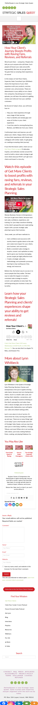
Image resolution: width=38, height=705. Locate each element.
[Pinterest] (19, 498)
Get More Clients (10, 601)
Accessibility (11, 673)
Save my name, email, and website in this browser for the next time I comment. (17, 568)
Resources (8, 629)
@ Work (7, 642)
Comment (5, 525)
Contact (8, 671)
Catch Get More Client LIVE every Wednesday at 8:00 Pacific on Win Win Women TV (17, 346)
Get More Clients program (13, 149)
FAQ (15, 671)
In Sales (7, 646)
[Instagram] (12, 7)
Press (21, 671)
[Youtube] (21, 498)
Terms (8, 675)
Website (5, 559)
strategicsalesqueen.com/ (13, 493)
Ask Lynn (8, 613)
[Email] (17, 504)
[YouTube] (9, 7)
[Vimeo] (24, 498)
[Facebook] (3, 7)
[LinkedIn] (6, 7)
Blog (6, 617)
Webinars (8, 634)
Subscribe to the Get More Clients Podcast (19, 589)
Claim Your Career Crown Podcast (16, 605)
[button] (19, 18)
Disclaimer (18, 675)
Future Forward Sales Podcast (14, 609)
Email (4, 552)
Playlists (7, 625)
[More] (20, 504)
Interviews (8, 621)
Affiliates (29, 671)
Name (4, 545)
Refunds (19, 677)
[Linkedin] (14, 498)
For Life (7, 638)
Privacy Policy (26, 673)
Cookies (28, 675)
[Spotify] (14, 7)
